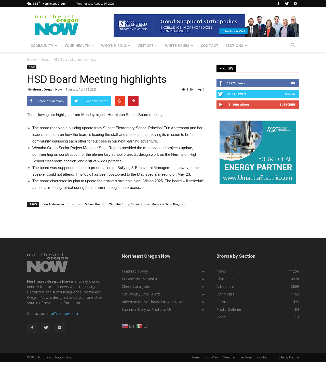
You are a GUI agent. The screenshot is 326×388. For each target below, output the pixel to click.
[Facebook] (278, 3)
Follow (289, 94)
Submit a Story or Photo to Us (147, 309)
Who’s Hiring (113, 45)
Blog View (212, 357)
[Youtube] (295, 3)
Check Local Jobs (136, 286)
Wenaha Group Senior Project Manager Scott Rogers (146, 204)
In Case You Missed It (139, 278)
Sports (221, 301)
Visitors (146, 45)
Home (31, 59)
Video (221, 317)
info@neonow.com (62, 313)
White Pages (177, 45)
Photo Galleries (229, 309)
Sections (234, 45)
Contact (210, 45)
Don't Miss (225, 294)
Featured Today (135, 271)
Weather (229, 357)
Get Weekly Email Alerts (141, 294)
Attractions (225, 286)
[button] (293, 46)
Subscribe (287, 104)
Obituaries (224, 278)
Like (292, 83)
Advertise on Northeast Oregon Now (152, 301)
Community (42, 45)
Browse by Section (235, 256)
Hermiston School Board (87, 204)
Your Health (77, 45)
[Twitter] (287, 3)
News (32, 67)
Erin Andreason (53, 204)
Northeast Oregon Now (45, 89)
